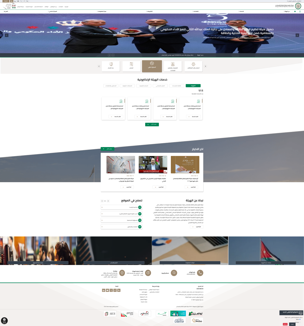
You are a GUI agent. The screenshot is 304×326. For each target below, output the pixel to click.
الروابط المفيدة (29, 7)
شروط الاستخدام (143, 294)
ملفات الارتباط (144, 302)
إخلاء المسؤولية (143, 297)
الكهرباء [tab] (193, 85)
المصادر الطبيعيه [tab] (143, 86)
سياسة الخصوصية (143, 289)
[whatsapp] (15, 1)
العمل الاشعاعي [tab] (160, 86)
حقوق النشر (144, 292)
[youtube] (18, 1)
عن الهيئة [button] (287, 11)
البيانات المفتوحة (190, 262)
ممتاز (297, 319)
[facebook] (24, 1)
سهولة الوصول (143, 299)
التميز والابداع (114, 262)
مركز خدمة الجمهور (38, 262)
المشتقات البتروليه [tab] (127, 86)
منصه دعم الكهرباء (266, 262)
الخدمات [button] (241, 11)
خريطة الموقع (20, 7)
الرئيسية (66, 7)
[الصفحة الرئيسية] (295, 11)
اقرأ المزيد (268, 38)
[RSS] (27, 1)
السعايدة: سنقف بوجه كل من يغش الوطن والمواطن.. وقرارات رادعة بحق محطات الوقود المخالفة (168, 55)
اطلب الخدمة (195, 117)
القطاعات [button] (196, 11)
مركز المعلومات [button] (102, 11)
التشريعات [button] (150, 11)
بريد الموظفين (53, 7)
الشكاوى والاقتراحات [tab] (110, 86)
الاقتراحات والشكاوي (154, 292)
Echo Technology (108, 306)
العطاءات (60, 7)
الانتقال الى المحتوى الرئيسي (294, 1)
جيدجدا (297, 322)
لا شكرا (285, 324)
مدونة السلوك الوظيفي (154, 289)
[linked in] (104, 290)
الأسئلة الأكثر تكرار (38, 7)
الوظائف (46, 7)
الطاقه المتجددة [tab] (176, 86)
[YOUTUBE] (108, 290)
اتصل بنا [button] (6, 11)
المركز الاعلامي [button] (53, 11)
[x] (21, 1)
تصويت (292, 324)
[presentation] (205, 66)
